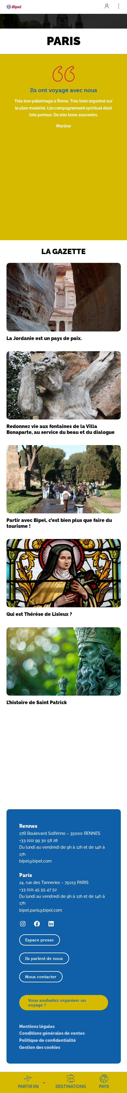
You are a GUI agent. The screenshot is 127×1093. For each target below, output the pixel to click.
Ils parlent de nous (44, 958)
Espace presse (39, 939)
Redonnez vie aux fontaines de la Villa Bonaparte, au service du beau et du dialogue (60, 429)
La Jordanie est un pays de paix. (44, 338)
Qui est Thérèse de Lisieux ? (39, 614)
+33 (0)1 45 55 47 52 (38, 889)
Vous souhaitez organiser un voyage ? (57, 1002)
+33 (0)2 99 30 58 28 (38, 840)
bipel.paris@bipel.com (40, 910)
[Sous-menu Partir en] (44, 1082)
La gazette (63, 251)
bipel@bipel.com (35, 861)
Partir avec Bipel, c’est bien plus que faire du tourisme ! (59, 523)
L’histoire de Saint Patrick (36, 702)
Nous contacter (40, 976)
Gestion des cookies (39, 1047)
